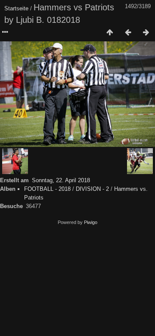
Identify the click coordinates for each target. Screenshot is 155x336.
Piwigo (90, 222)
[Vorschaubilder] (110, 32)
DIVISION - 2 (92, 189)
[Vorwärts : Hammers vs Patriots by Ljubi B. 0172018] (146, 32)
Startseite (16, 8)
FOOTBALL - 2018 (47, 189)
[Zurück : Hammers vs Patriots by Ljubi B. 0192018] (128, 32)
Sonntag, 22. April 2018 (61, 180)
